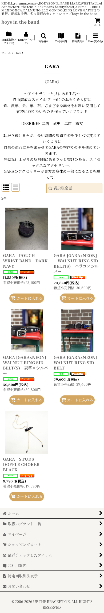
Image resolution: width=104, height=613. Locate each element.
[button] (43, 38)
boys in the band (20, 22)
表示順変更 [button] (62, 188)
